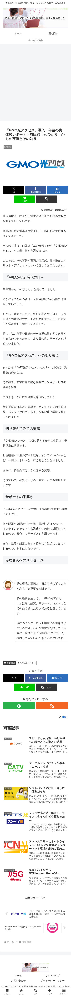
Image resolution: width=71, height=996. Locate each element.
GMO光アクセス (28, 663)
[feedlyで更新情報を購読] (19, 705)
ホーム (18, 975)
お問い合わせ (18, 980)
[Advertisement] (35, 83)
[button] (46, 199)
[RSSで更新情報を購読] (52, 705)
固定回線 (11, 663)
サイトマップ (52, 975)
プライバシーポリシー (52, 980)
